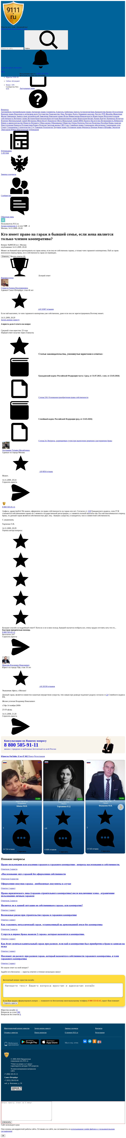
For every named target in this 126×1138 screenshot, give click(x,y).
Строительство (24, 127)
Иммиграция (74, 116)
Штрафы (108, 127)
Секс (67, 125)
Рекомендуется (7, 278)
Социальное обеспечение (95, 125)
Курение (5, 121)
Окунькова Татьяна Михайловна (16, 450)
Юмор (14, 130)
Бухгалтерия (117, 112)
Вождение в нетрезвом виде (26, 114)
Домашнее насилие (86, 114)
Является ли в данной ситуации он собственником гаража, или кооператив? (42, 905)
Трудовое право (60, 127)
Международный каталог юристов (16, 1028)
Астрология (85, 112)
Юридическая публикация (28, 130)
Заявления (44, 116)
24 (107, 695)
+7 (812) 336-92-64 (11, 1080)
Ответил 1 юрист (8, 888)
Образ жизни (45, 123)
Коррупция (82, 118)
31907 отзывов (46, 309)
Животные (117, 114)
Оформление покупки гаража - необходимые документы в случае (36, 883)
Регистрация (39, 756)
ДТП (103, 114)
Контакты (98, 1028)
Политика (96, 123)
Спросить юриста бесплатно (11, 68)
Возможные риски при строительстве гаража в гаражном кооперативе (39, 915)
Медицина (32, 121)
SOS (7, 89)
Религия (43, 125)
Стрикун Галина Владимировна (14, 288)
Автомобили (6, 112)
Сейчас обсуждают (13, 81)
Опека (74, 123)
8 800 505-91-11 (8, 507)
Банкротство (100, 112)
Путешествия (27, 125)
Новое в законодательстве (12, 123)
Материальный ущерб (18, 121)
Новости (27, 123)
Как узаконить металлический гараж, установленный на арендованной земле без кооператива (51, 924)
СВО (62, 125)
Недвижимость (107, 121)
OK (3, 1136)
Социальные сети (113, 125)
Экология (116, 127)
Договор (68, 114)
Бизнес (109, 112)
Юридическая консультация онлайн (14, 29)
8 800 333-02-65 (94, 1001)
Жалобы (109, 114)
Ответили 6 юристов (9, 879)
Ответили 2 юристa (9, 869)
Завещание (12, 116)
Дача (62, 114)
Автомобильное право (22, 112)
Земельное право (56, 116)
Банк (93, 112)
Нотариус (35, 123)
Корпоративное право (68, 118)
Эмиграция (6, 130)
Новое (10, 85)
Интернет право (21, 118)
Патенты (81, 123)
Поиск (31, 756)
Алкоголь (60, 112)
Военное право (7, 114)
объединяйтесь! (22, 27)
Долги (75, 114)
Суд (33, 127)
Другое (98, 114)
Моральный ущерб (70, 121)
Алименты (51, 112)
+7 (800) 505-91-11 (11, 1074)
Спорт (4, 127)
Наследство (96, 121)
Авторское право (39, 112)
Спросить (21, 851)
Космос (90, 118)
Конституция (53, 118)
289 (18, 1012)
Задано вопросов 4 (9, 226)
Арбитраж (68, 112)
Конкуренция (41, 118)
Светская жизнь (53, 125)
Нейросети (118, 121)
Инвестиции (98, 116)
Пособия (104, 123)
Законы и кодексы (71, 1028)
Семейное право (77, 125)
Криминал (111, 118)
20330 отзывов (47, 686)
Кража (97, 118)
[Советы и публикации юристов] (13, 25)
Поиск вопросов (40, 1033)
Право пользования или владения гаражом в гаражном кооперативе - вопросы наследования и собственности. (60, 864)
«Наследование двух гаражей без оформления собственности (33, 874)
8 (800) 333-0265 (42, 74)
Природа (17, 125)
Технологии (48, 127)
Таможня (39, 127)
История (31, 118)
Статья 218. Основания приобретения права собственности (63, 397)
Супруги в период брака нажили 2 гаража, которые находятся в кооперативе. (43, 934)
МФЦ (81, 121)
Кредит (103, 118)
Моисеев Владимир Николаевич (15, 665)
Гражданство (54, 114)
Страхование (12, 127)
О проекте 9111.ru (71, 1033)
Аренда (76, 112)
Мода (59, 121)
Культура (119, 118)
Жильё (4, 116)
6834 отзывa (46, 471)
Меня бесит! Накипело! (47, 121)
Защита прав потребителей (28, 116)
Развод (36, 125)
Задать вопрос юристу (10, 320)
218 (89, 511)
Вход (3, 72)
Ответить (5, 256)
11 (17, 1010)
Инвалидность (86, 116)
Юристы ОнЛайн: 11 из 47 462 (14, 756)
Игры (66, 116)
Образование (57, 123)
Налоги (87, 121)
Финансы (86, 127)
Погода (88, 123)
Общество (67, 123)
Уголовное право (74, 127)
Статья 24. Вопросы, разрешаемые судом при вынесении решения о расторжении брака (75, 441)
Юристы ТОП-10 (12, 77)
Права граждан (114, 123)
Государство (43, 114)
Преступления (7, 125)
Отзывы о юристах (11, 1033)
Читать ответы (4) (17, 256)
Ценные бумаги (97, 127)
